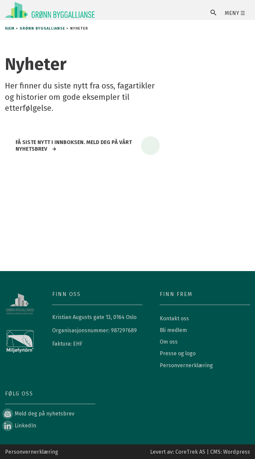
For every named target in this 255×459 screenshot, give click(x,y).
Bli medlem (173, 330)
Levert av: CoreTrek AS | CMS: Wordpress (200, 452)
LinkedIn (25, 425)
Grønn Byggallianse (42, 28)
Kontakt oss (174, 318)
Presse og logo (178, 353)
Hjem (10, 28)
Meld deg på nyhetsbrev (44, 413)
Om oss (169, 342)
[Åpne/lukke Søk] (213, 13)
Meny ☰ (235, 13)
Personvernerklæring (186, 365)
